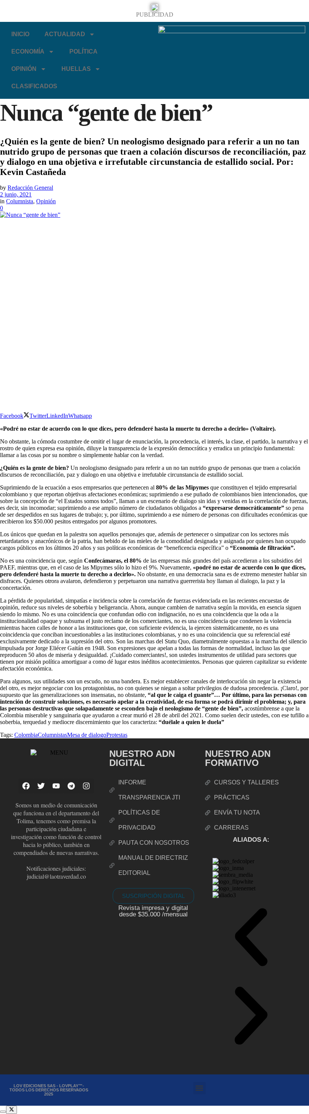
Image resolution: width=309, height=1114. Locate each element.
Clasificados (34, 86)
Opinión (24, 69)
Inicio (20, 34)
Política (83, 51)
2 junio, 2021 (16, 194)
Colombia (26, 735)
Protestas (116, 735)
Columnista (19, 201)
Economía (27, 51)
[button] (251, 938)
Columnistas (52, 735)
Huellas (76, 69)
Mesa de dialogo (86, 735)
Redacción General (30, 187)
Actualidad (64, 34)
